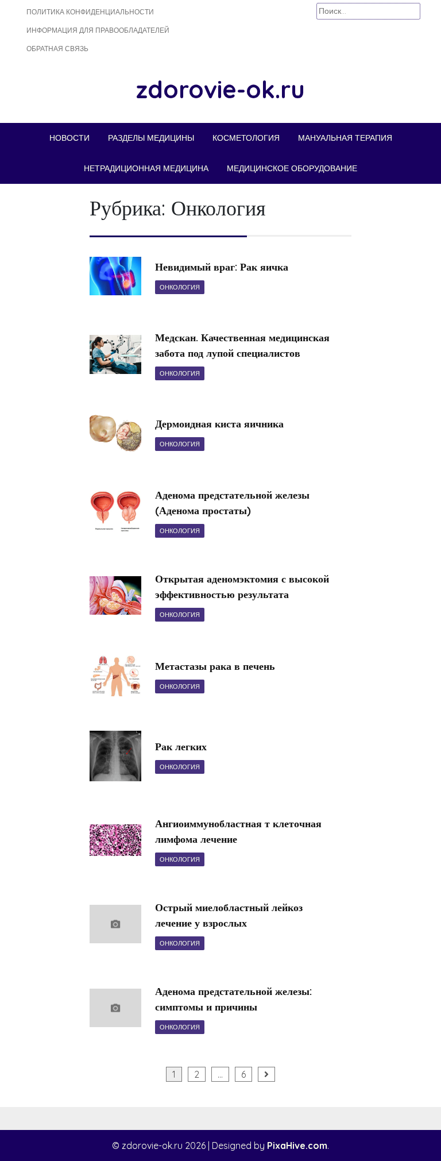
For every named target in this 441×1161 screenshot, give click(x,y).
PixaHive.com (297, 1145)
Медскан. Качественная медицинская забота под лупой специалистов (242, 345)
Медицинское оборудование (292, 168)
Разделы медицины (151, 138)
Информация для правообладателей (97, 30)
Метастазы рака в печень (215, 666)
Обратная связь (57, 48)
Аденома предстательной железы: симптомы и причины (233, 999)
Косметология (246, 138)
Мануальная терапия (345, 138)
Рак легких (181, 746)
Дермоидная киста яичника (219, 423)
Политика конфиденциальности (90, 11)
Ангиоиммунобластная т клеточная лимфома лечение (238, 831)
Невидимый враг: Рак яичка (221, 266)
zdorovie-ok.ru (220, 89)
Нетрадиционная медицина (146, 168)
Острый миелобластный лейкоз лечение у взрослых (229, 915)
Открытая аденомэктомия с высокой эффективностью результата (242, 586)
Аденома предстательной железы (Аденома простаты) (232, 502)
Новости (69, 138)
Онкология (180, 287)
